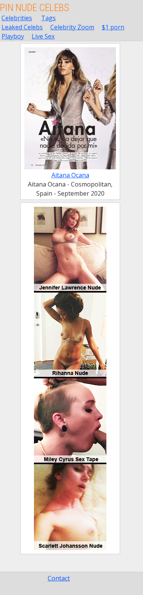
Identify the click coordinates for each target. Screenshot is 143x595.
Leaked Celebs (22, 27)
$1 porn (113, 27)
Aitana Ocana (70, 175)
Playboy (13, 36)
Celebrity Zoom (72, 27)
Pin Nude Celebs (34, 7)
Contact (59, 578)
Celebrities (17, 18)
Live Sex (43, 36)
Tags (48, 18)
